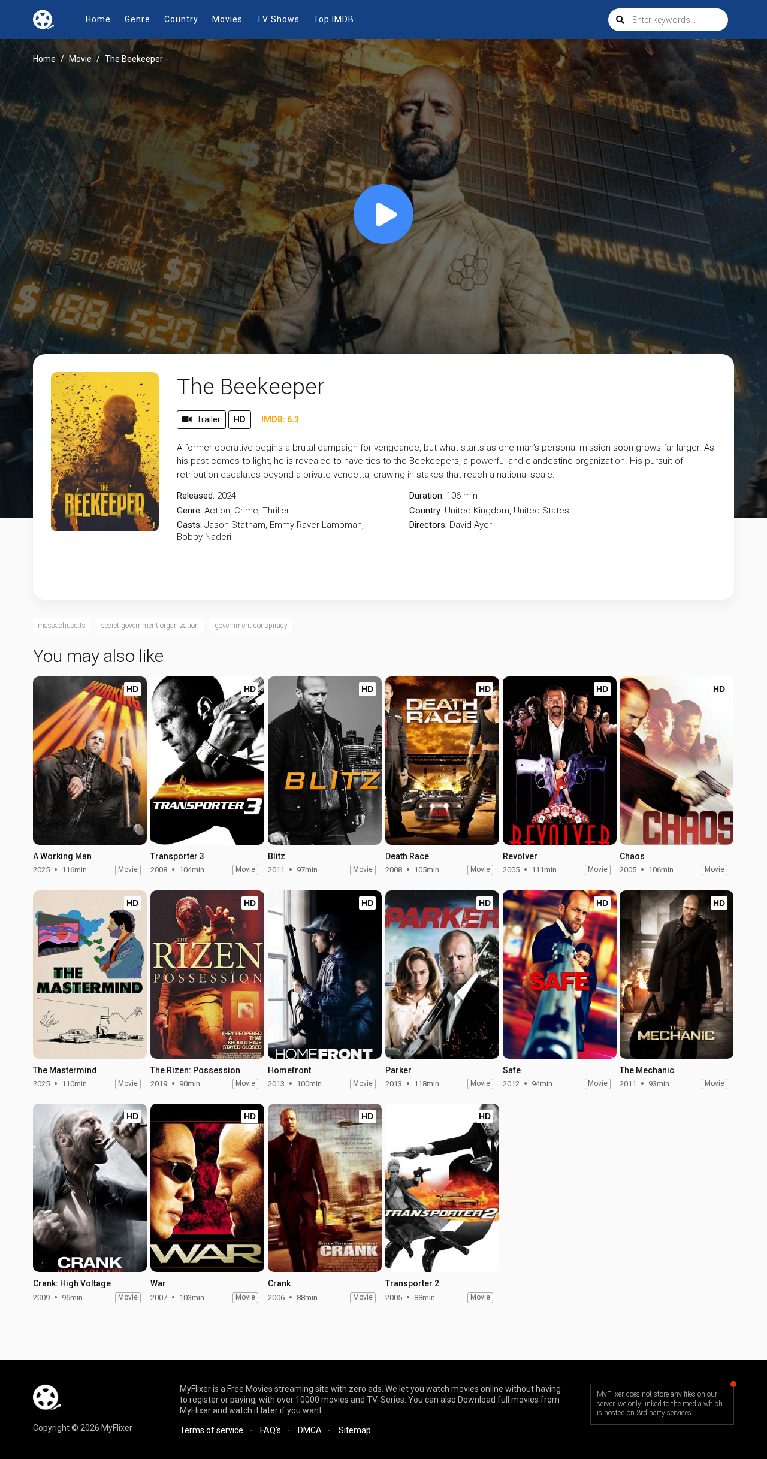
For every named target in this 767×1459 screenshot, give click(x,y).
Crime (246, 510)
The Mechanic (647, 1070)
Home (98, 19)
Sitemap (355, 1430)
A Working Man (62, 856)
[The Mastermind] (90, 974)
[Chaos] (676, 760)
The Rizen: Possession (195, 1070)
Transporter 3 (177, 856)
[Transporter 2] (442, 1188)
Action (217, 510)
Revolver (520, 856)
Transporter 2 (412, 1283)
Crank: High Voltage (72, 1283)
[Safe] (560, 974)
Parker (398, 1070)
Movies (227, 19)
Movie (80, 59)
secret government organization (150, 625)
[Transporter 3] (207, 760)
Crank (279, 1283)
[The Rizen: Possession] (207, 974)
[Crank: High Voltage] (90, 1188)
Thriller (275, 510)
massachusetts (62, 625)
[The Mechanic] (676, 974)
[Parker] (442, 974)
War (158, 1283)
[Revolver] (560, 760)
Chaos (632, 856)
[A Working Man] (90, 760)
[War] (207, 1188)
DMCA (310, 1430)
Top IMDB (333, 19)
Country (181, 19)
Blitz (276, 856)
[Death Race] (442, 760)
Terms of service (211, 1430)
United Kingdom (477, 510)
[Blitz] (325, 760)
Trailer (209, 419)
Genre (137, 19)
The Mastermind (65, 1070)
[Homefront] (325, 974)
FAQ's (270, 1430)
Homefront (289, 1070)
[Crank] (325, 1188)
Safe (512, 1070)
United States (541, 510)
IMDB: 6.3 (280, 419)
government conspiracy (251, 625)
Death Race (407, 856)
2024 (226, 495)
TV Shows (278, 19)
